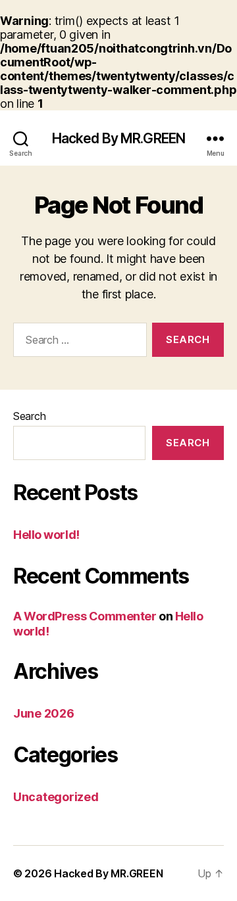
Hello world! (46, 535)
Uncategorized (56, 797)
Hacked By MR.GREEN (118, 138)
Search (29, 416)
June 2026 (43, 713)
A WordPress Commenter (85, 616)
